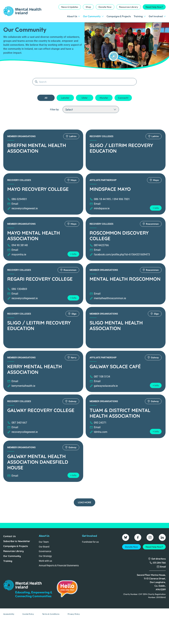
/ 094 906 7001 (121, 199)
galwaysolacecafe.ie (106, 385)
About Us (72, 16)
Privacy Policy (74, 614)
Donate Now (105, 6)
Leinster (65, 97)
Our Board (44, 546)
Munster (104, 97)
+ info (156, 207)
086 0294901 (19, 199)
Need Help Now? (154, 6)
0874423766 (101, 245)
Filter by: (54, 109)
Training (138, 16)
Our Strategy (45, 556)
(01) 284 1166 (159, 562)
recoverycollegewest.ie (25, 208)
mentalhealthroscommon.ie (110, 298)
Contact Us (9, 536)
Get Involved (156, 16)
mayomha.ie (19, 254)
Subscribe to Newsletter (16, 541)
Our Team (44, 542)
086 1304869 (19, 289)
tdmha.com (100, 431)
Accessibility (8, 614)
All (46, 97)
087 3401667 (19, 422)
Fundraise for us (90, 542)
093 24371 (100, 422)
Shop (88, 6)
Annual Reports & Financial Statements (59, 565)
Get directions (158, 558)
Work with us (45, 561)
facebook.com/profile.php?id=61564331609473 (122, 254)
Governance (45, 551)
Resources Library (128, 6)
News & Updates (69, 6)
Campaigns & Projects (119, 16)
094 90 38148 (20, 245)
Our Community (92, 16)
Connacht (123, 97)
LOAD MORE (84, 502)
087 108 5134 (102, 376)
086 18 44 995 (102, 199)
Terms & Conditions (50, 614)
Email (15, 203)
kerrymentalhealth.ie (23, 385)
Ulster (85, 97)
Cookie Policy (28, 614)
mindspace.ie (101, 208)
